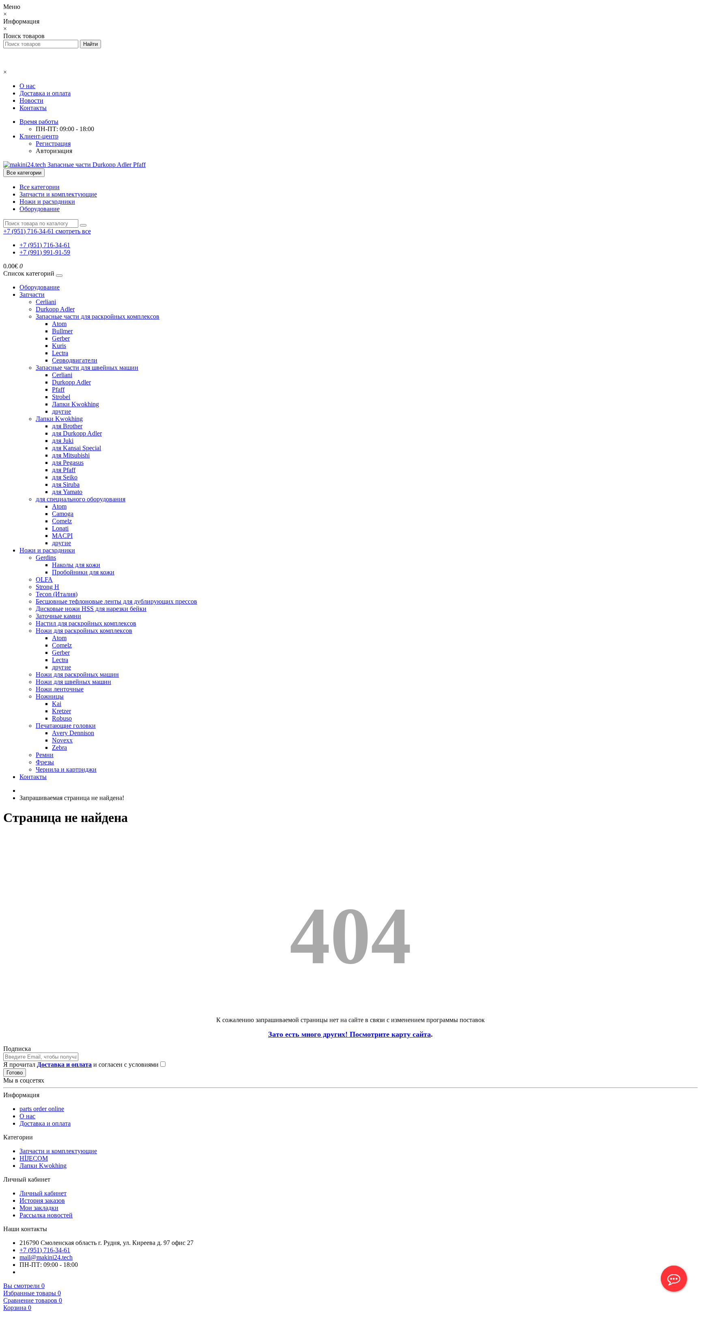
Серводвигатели (74, 360)
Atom (59, 323)
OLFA (44, 579)
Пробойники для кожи (83, 572)
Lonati (60, 528)
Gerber (61, 338)
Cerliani (46, 301)
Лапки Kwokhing (75, 404)
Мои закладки (38, 1207)
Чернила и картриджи (66, 769)
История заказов (42, 1200)
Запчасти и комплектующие (58, 194)
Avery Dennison (73, 732)
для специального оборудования (80, 499)
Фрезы (45, 762)
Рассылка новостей (46, 1215)
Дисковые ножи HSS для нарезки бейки (91, 608)
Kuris (59, 345)
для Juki (62, 440)
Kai (56, 703)
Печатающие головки (66, 725)
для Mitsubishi (71, 455)
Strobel (61, 396)
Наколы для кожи (76, 564)
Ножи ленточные (60, 689)
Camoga (62, 513)
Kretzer (61, 711)
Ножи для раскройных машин (77, 674)
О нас (27, 85)
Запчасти (32, 294)
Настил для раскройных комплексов (86, 623)
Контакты (33, 107)
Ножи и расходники (47, 201)
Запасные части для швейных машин (87, 367)
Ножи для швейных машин (73, 681)
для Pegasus (68, 462)
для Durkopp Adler (77, 433)
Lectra (60, 352)
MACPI (62, 535)
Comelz (62, 521)
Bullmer (62, 331)
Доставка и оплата (45, 93)
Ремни (45, 754)
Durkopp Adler (55, 309)
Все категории (39, 186)
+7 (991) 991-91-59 (44, 252)
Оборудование (39, 208)
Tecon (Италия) (56, 594)
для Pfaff (63, 469)
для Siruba (66, 484)
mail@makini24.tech (46, 1257)
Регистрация (53, 143)
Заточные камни (58, 616)
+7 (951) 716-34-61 (44, 245)
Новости (31, 100)
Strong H (47, 586)
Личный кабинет (43, 1193)
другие (61, 411)
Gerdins (46, 557)
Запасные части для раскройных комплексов (97, 316)
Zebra (59, 747)
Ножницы (50, 696)
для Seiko (64, 477)
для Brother (67, 426)
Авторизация (54, 150)
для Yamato (67, 491)
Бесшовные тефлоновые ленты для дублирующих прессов (116, 601)
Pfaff (58, 389)
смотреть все (73, 231)
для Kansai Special (76, 447)
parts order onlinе (41, 1108)
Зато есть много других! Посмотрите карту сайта (349, 1034)
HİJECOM (33, 1158)
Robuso (62, 718)
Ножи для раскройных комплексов (84, 630)
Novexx (62, 740)
